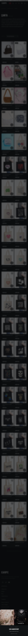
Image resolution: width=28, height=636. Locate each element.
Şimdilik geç (14, 633)
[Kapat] (14, 318)
